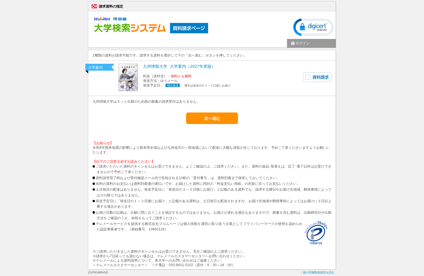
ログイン (302, 43)
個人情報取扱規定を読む (319, 272)
